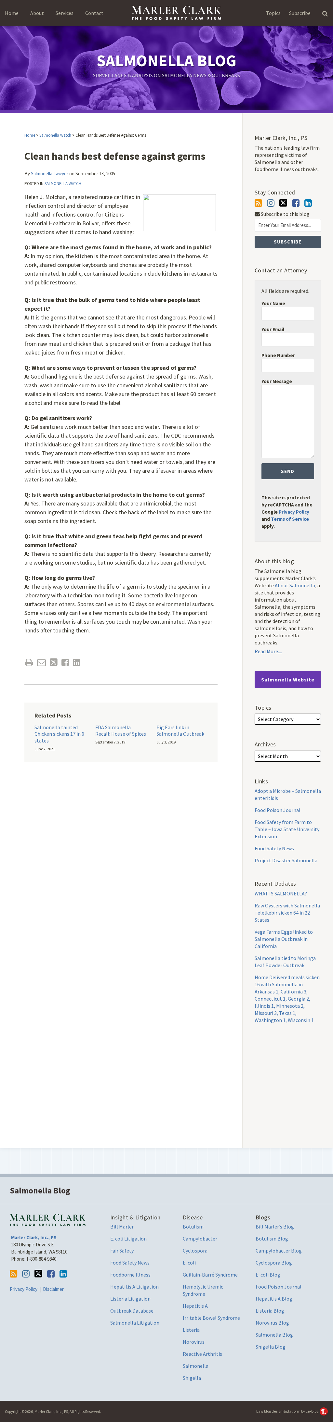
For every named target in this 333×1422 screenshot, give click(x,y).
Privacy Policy (294, 512)
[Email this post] (41, 662)
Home (12, 13)
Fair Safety (122, 1250)
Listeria (191, 1330)
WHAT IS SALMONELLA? (281, 893)
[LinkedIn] (308, 203)
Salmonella (195, 1366)
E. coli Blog (268, 1274)
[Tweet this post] (54, 662)
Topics (273, 13)
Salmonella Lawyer (49, 173)
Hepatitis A (195, 1306)
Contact (94, 13)
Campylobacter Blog (279, 1250)
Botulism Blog (272, 1238)
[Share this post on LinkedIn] (76, 662)
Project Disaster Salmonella (286, 860)
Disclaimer (53, 1289)
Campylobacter (200, 1238)
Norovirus (194, 1342)
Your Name (273, 303)
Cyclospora (195, 1250)
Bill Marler (122, 1226)
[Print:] (29, 662)
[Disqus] (121, 881)
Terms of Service (290, 519)
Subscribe (300, 13)
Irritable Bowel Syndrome (211, 1318)
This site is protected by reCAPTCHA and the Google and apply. (287, 511)
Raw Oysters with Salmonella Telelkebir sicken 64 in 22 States (287, 912)
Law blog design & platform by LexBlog (287, 1411)
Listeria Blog (270, 1310)
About (37, 13)
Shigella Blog (271, 1346)
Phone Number (278, 355)
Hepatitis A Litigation (134, 1286)
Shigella (192, 1378)
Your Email (272, 329)
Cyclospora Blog (274, 1262)
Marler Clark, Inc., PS (34, 1237)
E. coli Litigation (128, 1238)
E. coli (189, 1262)
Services (64, 13)
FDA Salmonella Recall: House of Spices (120, 730)
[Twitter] (283, 202)
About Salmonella (295, 585)
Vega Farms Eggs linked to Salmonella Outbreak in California (284, 939)
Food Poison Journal (277, 810)
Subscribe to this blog (285, 214)
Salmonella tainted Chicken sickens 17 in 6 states (59, 734)
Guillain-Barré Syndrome (210, 1274)
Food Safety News (274, 848)
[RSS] (258, 203)
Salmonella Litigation (134, 1322)
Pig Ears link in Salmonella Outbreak (180, 730)
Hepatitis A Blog (274, 1298)
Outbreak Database (131, 1310)
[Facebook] (296, 203)
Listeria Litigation (130, 1298)
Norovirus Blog (272, 1322)
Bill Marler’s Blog (275, 1226)
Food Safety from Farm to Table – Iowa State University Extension (287, 829)
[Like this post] (65, 662)
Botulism (193, 1226)
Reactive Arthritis (202, 1354)
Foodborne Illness (130, 1274)
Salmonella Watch (55, 135)
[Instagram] (270, 203)
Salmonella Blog (166, 60)
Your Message (276, 381)
